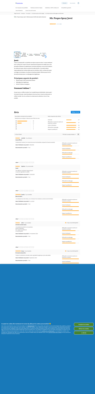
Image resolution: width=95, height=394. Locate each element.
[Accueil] (19, 3)
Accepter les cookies (84, 324)
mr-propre (28, 13)
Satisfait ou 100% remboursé (52, 7)
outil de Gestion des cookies (55, 332)
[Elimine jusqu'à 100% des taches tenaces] (24, 55)
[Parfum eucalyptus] (30, 55)
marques (23, 13)
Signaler (31, 162)
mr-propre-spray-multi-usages (38, 13)
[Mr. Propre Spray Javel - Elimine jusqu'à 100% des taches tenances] (17, 55)
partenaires (31, 326)
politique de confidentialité (48, 331)
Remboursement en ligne (36, 7)
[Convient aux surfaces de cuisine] (43, 55)
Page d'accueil (17, 13)
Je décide (83, 333)
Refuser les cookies (84, 328)
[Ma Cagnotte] (78, 3)
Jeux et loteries (19, 10)
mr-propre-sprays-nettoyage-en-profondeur (54, 13)
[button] (64, 3)
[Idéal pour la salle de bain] (37, 55)
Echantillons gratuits (66, 7)
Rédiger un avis (76, 112)
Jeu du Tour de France (30, 10)
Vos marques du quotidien (22, 7)
